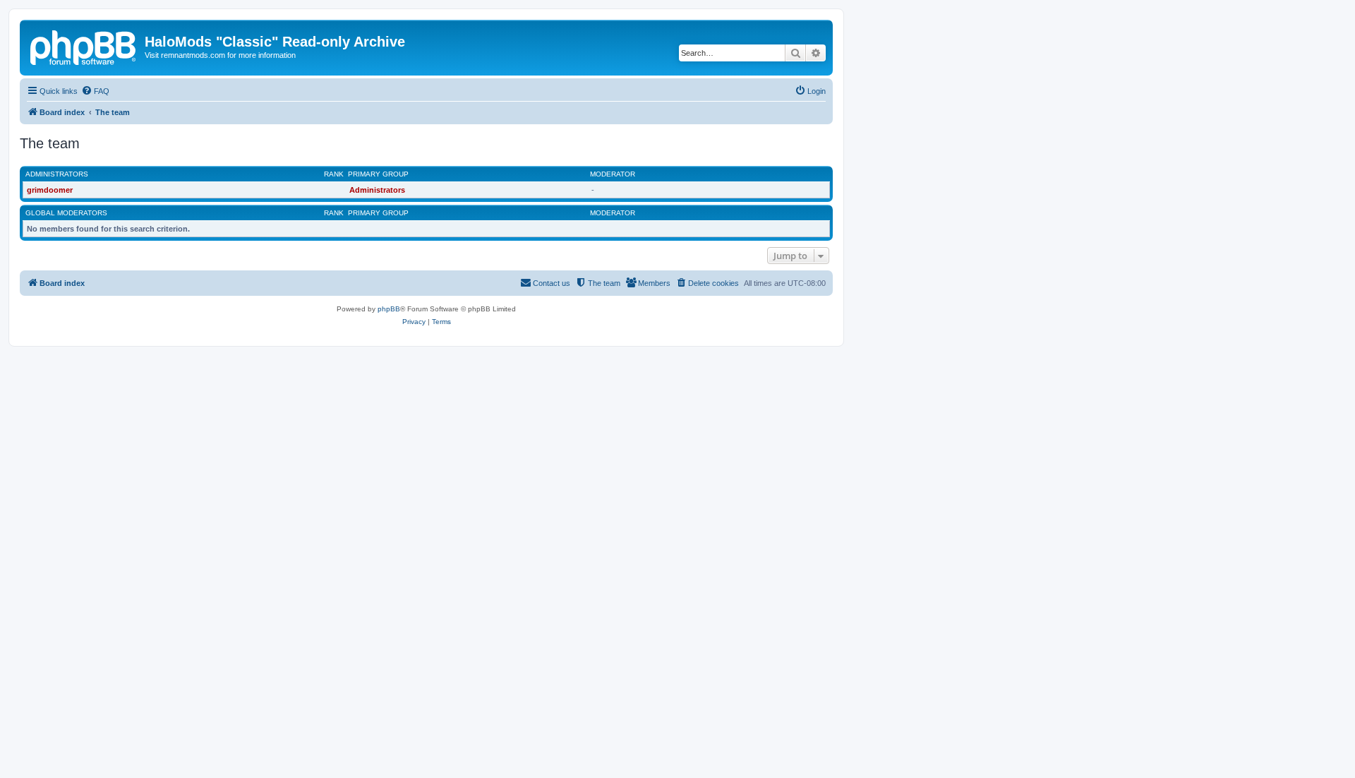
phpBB (389, 309)
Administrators (56, 174)
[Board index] (84, 45)
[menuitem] (95, 91)
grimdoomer (50, 190)
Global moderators (66, 213)
